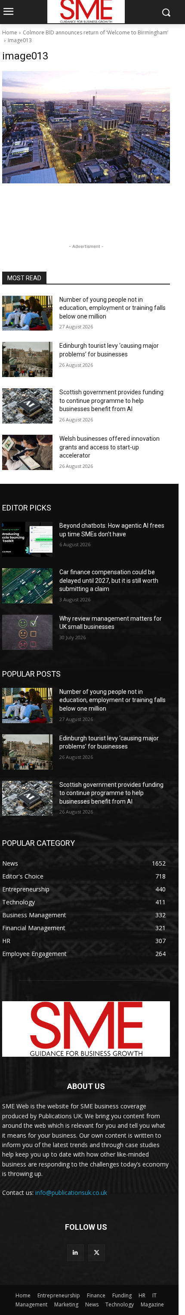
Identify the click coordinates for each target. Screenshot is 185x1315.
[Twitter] (96, 1252)
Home (9, 32)
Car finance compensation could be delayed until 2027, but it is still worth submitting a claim (108, 580)
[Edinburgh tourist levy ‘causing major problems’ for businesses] (27, 359)
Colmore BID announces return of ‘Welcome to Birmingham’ (95, 32)
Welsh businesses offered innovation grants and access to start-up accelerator (109, 447)
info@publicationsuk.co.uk (71, 1192)
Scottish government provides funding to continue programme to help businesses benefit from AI (111, 400)
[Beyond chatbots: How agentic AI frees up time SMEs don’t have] (27, 539)
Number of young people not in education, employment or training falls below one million (112, 308)
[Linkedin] (75, 1252)
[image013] (86, 127)
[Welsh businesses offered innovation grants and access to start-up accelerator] (27, 452)
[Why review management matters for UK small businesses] (27, 632)
